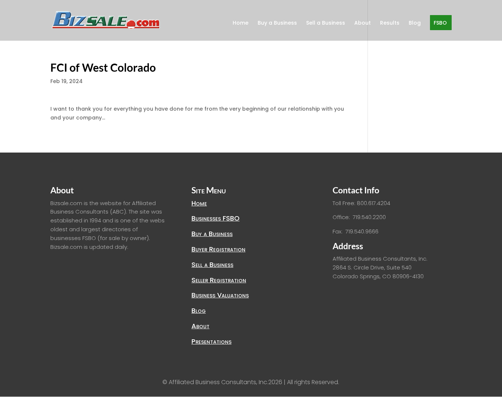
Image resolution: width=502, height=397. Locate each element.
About (362, 23)
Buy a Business (277, 23)
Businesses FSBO (215, 218)
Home (240, 23)
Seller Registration (218, 280)
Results (389, 23)
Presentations (211, 341)
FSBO (440, 23)
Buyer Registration (218, 249)
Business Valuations (220, 295)
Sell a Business (325, 23)
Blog (415, 23)
